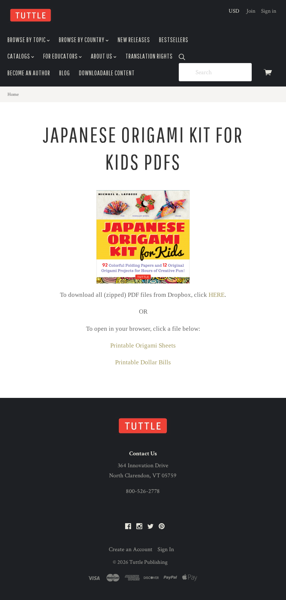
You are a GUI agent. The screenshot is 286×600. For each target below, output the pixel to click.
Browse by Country (82, 39)
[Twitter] (150, 527)
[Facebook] (128, 527)
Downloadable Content (107, 72)
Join (251, 11)
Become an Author (28, 72)
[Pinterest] (162, 527)
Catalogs (19, 56)
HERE (217, 294)
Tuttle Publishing (148, 562)
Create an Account (130, 549)
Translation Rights (149, 56)
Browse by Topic (27, 39)
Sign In (166, 549)
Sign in (268, 11)
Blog (64, 72)
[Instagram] (139, 527)
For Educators (61, 56)
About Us (102, 56)
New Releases (134, 39)
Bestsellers (173, 39)
